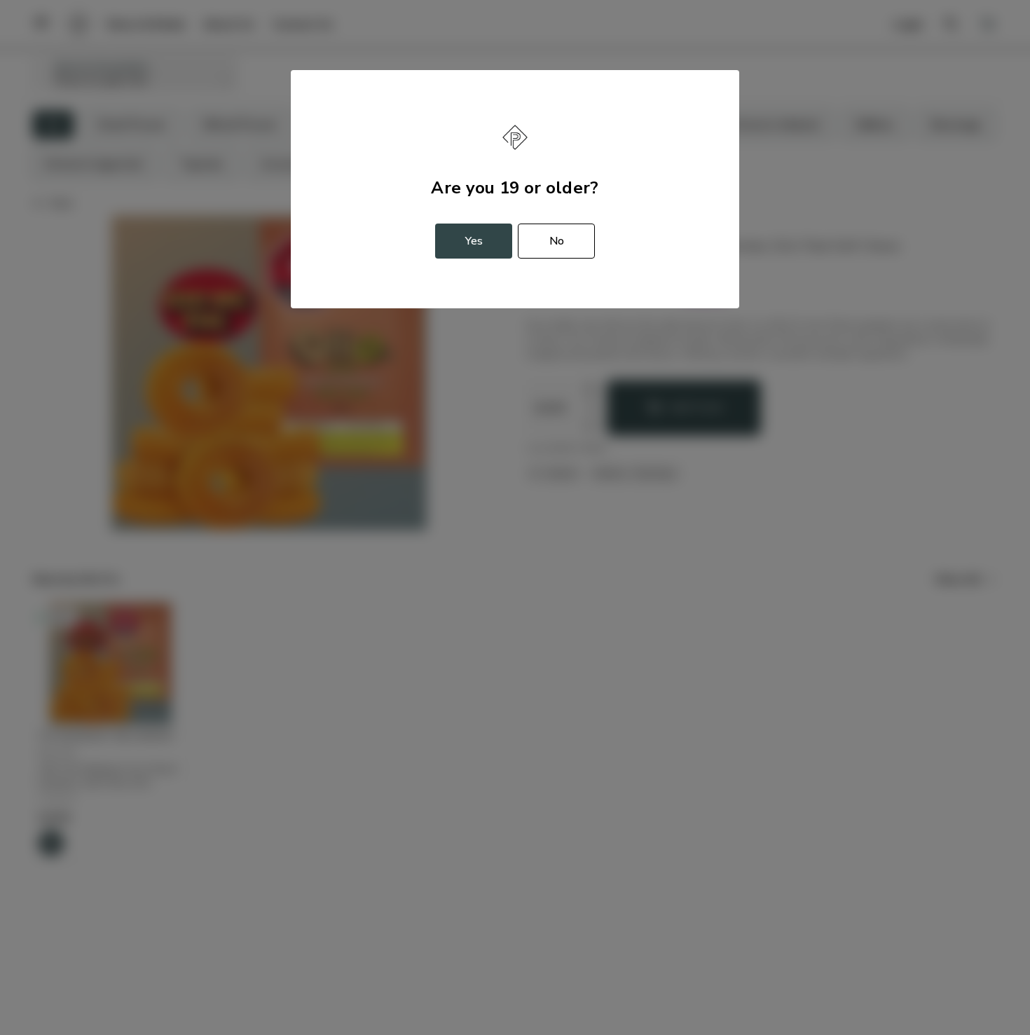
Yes (474, 241)
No (556, 241)
